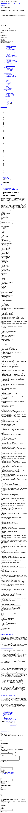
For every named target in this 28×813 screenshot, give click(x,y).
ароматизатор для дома (7, 300)
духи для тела (5, 357)
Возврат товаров (6, 715)
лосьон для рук (5, 332)
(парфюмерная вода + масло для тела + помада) (12, 443)
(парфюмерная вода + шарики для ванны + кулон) (13, 318)
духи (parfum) (5, 297)
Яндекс (7, 80)
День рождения (9, 93)
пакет (3, 371)
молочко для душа (6, 394)
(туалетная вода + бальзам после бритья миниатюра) (13, 505)
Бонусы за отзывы (10, 94)
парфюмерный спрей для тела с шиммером (11, 471)
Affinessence (4, 277)
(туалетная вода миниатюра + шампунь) (11, 421)
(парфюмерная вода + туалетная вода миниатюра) (13, 460)
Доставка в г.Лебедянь (11, 721)
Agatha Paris (4, 281)
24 (2, 234)
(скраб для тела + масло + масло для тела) (11, 358)
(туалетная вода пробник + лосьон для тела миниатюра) (14, 446)
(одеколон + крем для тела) (8, 439)
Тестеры (7, 53)
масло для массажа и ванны (8, 348)
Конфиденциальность (8, 712)
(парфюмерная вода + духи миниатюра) (11, 607)
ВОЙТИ (2, 770)
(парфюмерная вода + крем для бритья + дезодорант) (13, 412)
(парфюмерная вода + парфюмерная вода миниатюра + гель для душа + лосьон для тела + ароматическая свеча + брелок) (14, 550)
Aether (3, 275)
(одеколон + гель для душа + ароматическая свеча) (13, 370)
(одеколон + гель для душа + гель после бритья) (12, 319)
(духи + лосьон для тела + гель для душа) (11, 580)
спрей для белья (5, 532)
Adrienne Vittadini (6, 268)
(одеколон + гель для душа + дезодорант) (11, 403)
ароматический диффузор (7, 347)
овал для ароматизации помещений (10, 374)
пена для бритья (5, 306)
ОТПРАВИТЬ (3, 761)
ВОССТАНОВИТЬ (4, 781)
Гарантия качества (7, 714)
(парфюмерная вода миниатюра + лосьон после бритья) (14, 552)
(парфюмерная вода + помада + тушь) (10, 444)
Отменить (3, 782)
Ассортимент (9, 63)
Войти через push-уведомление (7, 773)
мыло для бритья (6, 399)
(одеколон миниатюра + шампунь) (9, 422)
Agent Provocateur (6, 284)
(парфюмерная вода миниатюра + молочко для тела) (13, 354)
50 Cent (3, 239)
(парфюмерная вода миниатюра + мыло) (11, 596)
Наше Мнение (9, 88)
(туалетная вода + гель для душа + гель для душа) (13, 426)
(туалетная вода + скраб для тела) (9, 367)
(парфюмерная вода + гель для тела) (10, 494)
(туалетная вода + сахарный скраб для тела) (11, 316)
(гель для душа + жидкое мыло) (9, 388)
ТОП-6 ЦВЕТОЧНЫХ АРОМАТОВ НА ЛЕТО (8, 634)
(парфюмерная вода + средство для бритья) (11, 605)
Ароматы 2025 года (10, 69)
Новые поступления (10, 49)
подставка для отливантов (8, 405)
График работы (9, 102)
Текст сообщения (4, 760)
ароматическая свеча (6, 299)
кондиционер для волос (7, 313)
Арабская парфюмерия (11, 51)
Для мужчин (6, 178)
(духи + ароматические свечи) (8, 518)
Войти (2, 32)
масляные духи (5, 328)
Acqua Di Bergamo (6, 248)
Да (1, 39)
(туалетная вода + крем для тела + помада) (11, 562)
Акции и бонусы (7, 89)
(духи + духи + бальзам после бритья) (10, 438)
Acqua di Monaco (5, 252)
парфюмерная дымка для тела (8, 310)
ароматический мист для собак (9, 600)
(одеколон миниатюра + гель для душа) (10, 454)
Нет (4, 39)
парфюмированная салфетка (8, 312)
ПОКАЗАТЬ (3, 629)
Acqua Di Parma (5, 253)
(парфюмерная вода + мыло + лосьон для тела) (12, 373)
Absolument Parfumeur (7, 243)
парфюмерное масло (6, 330)
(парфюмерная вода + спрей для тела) (10, 469)
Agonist (3, 287)
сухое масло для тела (6, 336)
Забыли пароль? (4, 772)
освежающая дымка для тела (8, 335)
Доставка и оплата (7, 73)
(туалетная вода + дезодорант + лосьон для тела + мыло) (14, 507)
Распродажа (8, 48)
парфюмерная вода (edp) (7, 295)
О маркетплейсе (6, 96)
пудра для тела (5, 341)
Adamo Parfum (5, 262)
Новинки (5, 67)
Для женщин (6, 177)
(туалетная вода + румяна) (8, 425)
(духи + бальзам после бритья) (8, 509)
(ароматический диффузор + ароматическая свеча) (13, 581)
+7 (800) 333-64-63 (10, 3)
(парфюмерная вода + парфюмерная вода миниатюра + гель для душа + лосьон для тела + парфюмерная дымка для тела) (14, 576)
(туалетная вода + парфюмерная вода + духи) (12, 466)
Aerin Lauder (5, 271)
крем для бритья (5, 305)
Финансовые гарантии (11, 100)
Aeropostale (4, 273)
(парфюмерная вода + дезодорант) (9, 350)
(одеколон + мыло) (6, 389)
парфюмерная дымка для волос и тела (10, 366)
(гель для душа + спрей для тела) (9, 571)
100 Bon (4, 227)
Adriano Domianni (6, 266)
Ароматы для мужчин (10, 47)
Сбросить (3, 184)
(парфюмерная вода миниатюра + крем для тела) (13, 458)
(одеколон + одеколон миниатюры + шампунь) (12, 326)
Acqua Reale (4, 260)
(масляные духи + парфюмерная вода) (10, 465)
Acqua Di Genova (6, 251)
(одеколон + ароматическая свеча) (9, 591)
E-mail (2, 755)
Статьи (7, 101)
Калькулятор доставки (11, 76)
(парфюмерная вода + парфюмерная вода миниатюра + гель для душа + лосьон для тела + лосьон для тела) (14, 573)
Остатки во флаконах (10, 55)
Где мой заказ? (9, 77)
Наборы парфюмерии (10, 57)
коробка (4, 402)
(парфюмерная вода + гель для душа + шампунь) (13, 593)
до (1, 221)
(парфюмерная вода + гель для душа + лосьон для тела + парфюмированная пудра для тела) (14, 520)
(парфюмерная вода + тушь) (8, 428)
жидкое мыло (5, 467)
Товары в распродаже (7, 625)
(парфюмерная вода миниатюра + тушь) (11, 566)
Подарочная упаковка (10, 60)
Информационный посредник (12, 104)
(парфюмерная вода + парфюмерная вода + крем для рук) (14, 407)
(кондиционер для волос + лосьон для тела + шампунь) (14, 361)
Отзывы (5, 79)
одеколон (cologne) (6, 296)
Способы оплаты (9, 74)
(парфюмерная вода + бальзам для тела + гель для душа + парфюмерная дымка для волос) (14, 324)
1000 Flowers (5, 228)
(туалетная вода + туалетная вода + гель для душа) (13, 378)
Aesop (3, 274)
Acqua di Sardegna (6, 257)
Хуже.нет (8, 87)
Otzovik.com (8, 82)
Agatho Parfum (5, 283)
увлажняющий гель (6, 356)
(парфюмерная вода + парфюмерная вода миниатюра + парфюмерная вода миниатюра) (14, 415)
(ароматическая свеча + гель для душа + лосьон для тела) (14, 515)
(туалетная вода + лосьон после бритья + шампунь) (13, 584)
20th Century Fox (5, 232)
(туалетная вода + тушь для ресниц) (10, 478)
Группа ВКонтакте (10, 98)
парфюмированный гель (7, 339)
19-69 (3, 231)
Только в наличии (6, 628)
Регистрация (3, 33)
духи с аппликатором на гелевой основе (11, 349)
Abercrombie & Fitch (6, 241)
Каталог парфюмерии (8, 44)
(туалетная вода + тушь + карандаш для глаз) (12, 453)
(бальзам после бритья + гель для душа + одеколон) (13, 401)
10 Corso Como (5, 226)
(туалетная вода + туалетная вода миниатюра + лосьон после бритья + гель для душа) (13, 595)
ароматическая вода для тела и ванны (10, 369)
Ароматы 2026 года (10, 68)
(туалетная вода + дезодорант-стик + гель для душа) (13, 396)
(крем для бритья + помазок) (8, 522)
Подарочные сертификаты (11, 61)
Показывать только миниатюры (9, 620)
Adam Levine (5, 261)
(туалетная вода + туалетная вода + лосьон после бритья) (14, 567)
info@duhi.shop (13, 725)
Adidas (3, 264)
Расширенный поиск (5, 42)
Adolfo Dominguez (6, 265)
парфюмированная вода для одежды (10, 301)
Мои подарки (9, 90)
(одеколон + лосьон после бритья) (9, 393)
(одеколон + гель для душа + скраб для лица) (12, 508)
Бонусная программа (10, 95)
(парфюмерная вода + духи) (8, 406)
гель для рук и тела (6, 343)
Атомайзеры (8, 54)
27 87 (3, 235)
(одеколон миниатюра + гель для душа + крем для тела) (14, 472)
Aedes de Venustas (6, 270)
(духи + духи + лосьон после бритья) (10, 484)
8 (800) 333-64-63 (11, 722)
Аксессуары (8, 59)
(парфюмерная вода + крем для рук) (10, 386)
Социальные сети (10, 91)
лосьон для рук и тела (7, 345)
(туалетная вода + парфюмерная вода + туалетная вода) (14, 488)
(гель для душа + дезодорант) (8, 604)
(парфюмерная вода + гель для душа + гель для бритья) (14, 582)
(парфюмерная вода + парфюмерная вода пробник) (13, 411)
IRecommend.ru (9, 81)
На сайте (8, 84)
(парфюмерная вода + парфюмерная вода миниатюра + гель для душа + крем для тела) (14, 409)
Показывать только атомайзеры (9, 623)
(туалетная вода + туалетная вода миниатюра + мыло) (14, 540)
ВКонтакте (8, 83)
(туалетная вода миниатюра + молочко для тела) (12, 390)
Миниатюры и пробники (11, 56)
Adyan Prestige (5, 269)
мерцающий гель (6, 334)
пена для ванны (5, 303)
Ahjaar (3, 288)
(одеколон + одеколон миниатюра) (9, 531)
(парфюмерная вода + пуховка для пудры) (11, 434)
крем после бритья (6, 340)
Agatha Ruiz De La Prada (7, 282)
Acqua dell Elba (5, 245)
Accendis (4, 244)
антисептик (4, 398)
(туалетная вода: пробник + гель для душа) (11, 352)
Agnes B (4, 286)
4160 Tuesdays (5, 236)
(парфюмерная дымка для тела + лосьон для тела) (13, 470)
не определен (3, 35)
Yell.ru (7, 86)
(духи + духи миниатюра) (7, 585)
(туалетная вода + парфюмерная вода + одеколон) (13, 429)
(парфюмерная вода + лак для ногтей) (10, 523)
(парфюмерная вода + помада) (8, 424)
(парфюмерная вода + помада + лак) (10, 447)
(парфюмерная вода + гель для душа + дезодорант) (13, 533)
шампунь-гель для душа (7, 314)
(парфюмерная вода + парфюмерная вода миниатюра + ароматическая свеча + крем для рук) (14, 463)
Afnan (3, 278)
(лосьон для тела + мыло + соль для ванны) (11, 362)
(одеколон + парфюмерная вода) (9, 556)
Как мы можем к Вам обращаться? (8, 752)
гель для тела (5, 304)
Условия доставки (10, 75)
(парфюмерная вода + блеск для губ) (10, 461)
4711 (3, 237)
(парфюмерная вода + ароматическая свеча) (11, 517)
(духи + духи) (5, 397)
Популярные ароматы (10, 50)
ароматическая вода (6, 353)
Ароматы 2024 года (10, 70)
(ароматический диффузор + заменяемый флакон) (13, 578)
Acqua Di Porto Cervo (6, 254)
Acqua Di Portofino (6, 256)
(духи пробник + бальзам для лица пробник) (12, 483)
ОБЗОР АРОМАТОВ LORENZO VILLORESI (8, 695)
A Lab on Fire (5, 240)
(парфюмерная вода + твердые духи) (10, 360)
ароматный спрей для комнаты (9, 331)
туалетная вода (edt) (6, 293)
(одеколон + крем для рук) (8, 527)
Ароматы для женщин (11, 46)
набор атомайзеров (6, 530)
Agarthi (3, 279)
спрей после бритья (6, 337)
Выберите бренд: (4, 107)
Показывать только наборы (8, 618)
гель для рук (5, 344)
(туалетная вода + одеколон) (8, 474)
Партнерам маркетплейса (8, 718)
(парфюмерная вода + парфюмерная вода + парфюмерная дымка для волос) (11, 609)
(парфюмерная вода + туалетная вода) (10, 392)
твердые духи (5, 327)
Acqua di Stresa (5, 258)
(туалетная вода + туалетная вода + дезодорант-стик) (14, 528)
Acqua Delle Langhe (6, 247)
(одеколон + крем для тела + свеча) (10, 481)
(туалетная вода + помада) (8, 430)
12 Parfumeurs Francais (7, 230)
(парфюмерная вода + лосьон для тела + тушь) (12, 317)
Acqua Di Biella (5, 249)
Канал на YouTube (10, 97)
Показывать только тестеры (8, 615)
